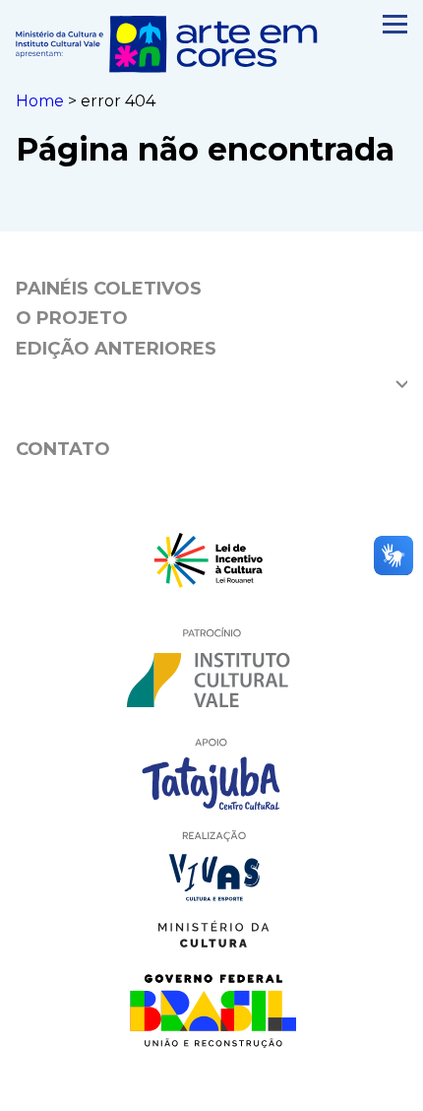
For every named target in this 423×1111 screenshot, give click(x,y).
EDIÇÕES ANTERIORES (121, 414)
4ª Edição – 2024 (100, 379)
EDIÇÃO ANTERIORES (116, 348)
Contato (63, 449)
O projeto (72, 318)
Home (40, 101)
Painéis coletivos (109, 288)
